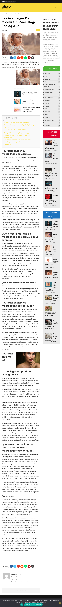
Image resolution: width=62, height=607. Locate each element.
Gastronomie (49, 95)
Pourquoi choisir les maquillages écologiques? (17, 133)
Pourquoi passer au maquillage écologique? (17, 122)
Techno (47, 117)
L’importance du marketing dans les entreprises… (51, 188)
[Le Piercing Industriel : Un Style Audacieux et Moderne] (48, 234)
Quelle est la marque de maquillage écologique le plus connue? (20, 126)
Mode (47, 103)
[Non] (60, 603)
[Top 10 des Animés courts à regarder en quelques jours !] (48, 142)
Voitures (47, 123)
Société (47, 111)
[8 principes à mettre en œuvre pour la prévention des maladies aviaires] (48, 322)
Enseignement (49, 89)
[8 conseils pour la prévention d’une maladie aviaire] (48, 335)
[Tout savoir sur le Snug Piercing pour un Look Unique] (48, 284)
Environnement (49, 92)
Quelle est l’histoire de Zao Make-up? (17, 129)
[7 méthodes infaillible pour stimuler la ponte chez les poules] (48, 308)
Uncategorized (49, 120)
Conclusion (7, 144)
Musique (47, 106)
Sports (47, 114)
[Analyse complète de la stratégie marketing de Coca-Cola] (48, 196)
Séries (47, 109)
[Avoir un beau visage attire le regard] (17, 101)
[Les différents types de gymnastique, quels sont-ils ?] (48, 170)
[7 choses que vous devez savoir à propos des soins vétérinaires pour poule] (48, 297)
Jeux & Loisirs (49, 97)
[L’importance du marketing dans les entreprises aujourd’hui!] (48, 183)
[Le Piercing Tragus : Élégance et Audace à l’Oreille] (48, 272)
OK (21, 604)
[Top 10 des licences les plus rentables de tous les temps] (48, 155)
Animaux (47, 73)
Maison (47, 100)
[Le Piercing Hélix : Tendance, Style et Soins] (48, 248)
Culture (47, 82)
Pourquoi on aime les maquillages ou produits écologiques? (17, 136)
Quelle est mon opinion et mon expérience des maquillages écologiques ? (17, 141)
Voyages (47, 125)
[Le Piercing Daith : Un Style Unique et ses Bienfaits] (48, 259)
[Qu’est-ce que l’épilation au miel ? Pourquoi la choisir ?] (17, 109)
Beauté (37, 29)
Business (48, 79)
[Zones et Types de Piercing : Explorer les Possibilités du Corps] (17, 94)
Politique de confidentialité (33, 604)
